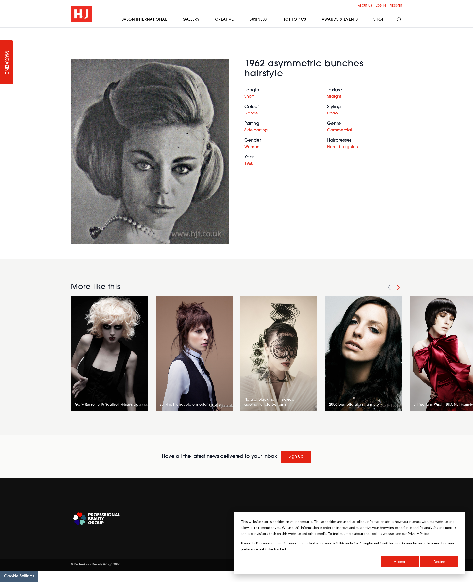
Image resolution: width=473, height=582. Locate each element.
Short (249, 97)
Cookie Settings (19, 576)
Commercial (339, 130)
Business (258, 20)
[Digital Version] (4, 31)
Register (396, 5)
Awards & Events (340, 20)
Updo (332, 113)
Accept (399, 561)
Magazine (6, 62)
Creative (224, 20)
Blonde (251, 113)
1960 (248, 164)
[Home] (81, 14)
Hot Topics (294, 20)
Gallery (191, 20)
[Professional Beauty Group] (96, 518)
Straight (334, 97)
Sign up (296, 457)
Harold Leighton (342, 147)
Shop (378, 20)
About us (365, 5)
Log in (381, 5)
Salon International (144, 20)
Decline (439, 561)
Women (251, 147)
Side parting (256, 130)
